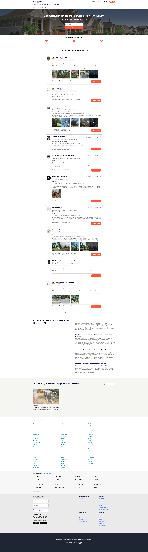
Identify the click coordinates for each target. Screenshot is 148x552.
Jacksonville (36, 455)
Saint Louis (63, 442)
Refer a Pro (101, 503)
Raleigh (62, 457)
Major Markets (37, 420)
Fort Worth (90, 444)
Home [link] (34, 7)
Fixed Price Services (83, 502)
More (50, 4)
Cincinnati (63, 461)
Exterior (39, 4)
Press (100, 519)
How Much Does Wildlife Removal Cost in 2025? (46, 407)
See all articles (109, 384)
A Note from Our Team (103, 507)
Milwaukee (90, 463)
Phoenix (35, 426)
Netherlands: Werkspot (82, 539)
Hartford (35, 448)
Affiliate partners (102, 527)
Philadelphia (91, 428)
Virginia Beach (91, 457)
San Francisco (36, 442)
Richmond (90, 455)
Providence (91, 432)
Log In (105, 1)
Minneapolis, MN (59, 482)
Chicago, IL (77, 476)
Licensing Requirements (104, 509)
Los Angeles (36, 434)
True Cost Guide (102, 500)
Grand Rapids (64, 434)
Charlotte (63, 453)
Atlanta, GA (38, 476)
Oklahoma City (64, 467)
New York (63, 448)
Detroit (62, 432)
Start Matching (74, 28)
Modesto (35, 436)
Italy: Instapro (74, 539)
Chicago (35, 465)
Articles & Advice (55, 4)
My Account (101, 498)
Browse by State (47, 473)
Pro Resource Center (83, 517)
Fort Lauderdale (37, 453)
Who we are (101, 515)
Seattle (90, 459)
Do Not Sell (75, 543)
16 (82, 312)
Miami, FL (96, 479)
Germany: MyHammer (67, 539)
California (70, 543)
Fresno (34, 430)
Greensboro (63, 455)
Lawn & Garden (45, 4)
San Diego (35, 440)
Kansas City (63, 440)
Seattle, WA (77, 487)
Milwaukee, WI (39, 482)
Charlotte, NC (58, 476)
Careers (101, 517)
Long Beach (36, 432)
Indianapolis (36, 467)
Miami (34, 457)
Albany (62, 446)
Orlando (35, 459)
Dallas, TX (96, 476)
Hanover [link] (41, 7)
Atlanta (34, 463)
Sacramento (36, 438)
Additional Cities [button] (36, 491)
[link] (74, 58)
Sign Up (112, 1)
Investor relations (102, 521)
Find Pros (81, 498)
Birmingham (36, 423)
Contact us (101, 523)
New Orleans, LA (79, 482)
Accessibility (80, 543)
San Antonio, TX (98, 484)
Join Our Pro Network (83, 515)
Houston (90, 446)
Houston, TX (58, 479)
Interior (34, 4)
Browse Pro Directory (83, 500)
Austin (89, 438)
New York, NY (97, 482)
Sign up (40, 510)
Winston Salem (64, 459)
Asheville (63, 451)
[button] (56, 74)
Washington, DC (98, 487)
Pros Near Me (102, 505)
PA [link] (37, 7)
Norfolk (90, 453)
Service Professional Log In (84, 514)
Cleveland (63, 463)
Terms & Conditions (81, 545)
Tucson (34, 428)
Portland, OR (58, 484)
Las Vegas (63, 444)
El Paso (90, 442)
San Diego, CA (39, 487)
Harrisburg (90, 426)
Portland (90, 423)
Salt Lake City (91, 451)
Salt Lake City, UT (79, 484)
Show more (99, 68)
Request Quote (96, 81)
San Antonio (91, 448)
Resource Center (102, 502)
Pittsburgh (90, 430)
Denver (35, 446)
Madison (90, 461)
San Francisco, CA (59, 487)
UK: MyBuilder (89, 539)
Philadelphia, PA (39, 484)
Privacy (67, 543)
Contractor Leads (83, 519)
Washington (36, 451)
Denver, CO (38, 479)
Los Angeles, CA (78, 479)
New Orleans (64, 426)
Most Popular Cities (37, 473)
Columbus (63, 465)
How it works (102, 514)
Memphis (90, 434)
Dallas (89, 440)
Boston (62, 430)
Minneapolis (63, 436)
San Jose (35, 444)
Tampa (34, 461)
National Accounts (83, 521)
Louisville (63, 423)
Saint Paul (63, 438)
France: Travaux (59, 539)
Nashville (90, 436)
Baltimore (63, 428)
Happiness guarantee (103, 525)
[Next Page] (86, 312)
